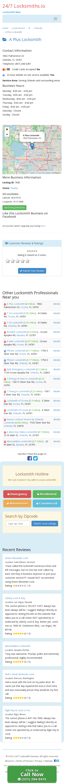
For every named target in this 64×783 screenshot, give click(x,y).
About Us (9, 760)
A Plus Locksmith (16, 303)
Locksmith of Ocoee (18, 400)
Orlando (38, 28)
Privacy (38, 760)
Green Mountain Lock (16, 558)
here (43, 226)
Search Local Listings (45, 523)
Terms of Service (24, 760)
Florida (14, 188)
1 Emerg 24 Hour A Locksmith (23, 378)
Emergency (18, 494)
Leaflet (32, 172)
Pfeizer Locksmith (16, 350)
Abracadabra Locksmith (19, 441)
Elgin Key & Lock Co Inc (17, 710)
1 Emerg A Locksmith (18, 391)
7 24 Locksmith (15, 313)
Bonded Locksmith (17, 331)
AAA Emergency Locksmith (21, 369)
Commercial (47, 503)
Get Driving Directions (14, 207)
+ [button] (7, 129)
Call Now (33, 774)
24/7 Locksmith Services (26, 756)
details (56, 303)
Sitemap (48, 760)
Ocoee (24, 307)
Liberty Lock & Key (15, 598)
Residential (47, 494)
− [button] (7, 134)
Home (5, 28)
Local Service (18, 28)
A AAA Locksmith (16, 341)
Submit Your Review (33, 270)
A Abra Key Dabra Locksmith (22, 431)
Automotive (18, 503)
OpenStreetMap (44, 172)
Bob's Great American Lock (19, 674)
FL (29, 28)
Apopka (21, 335)
